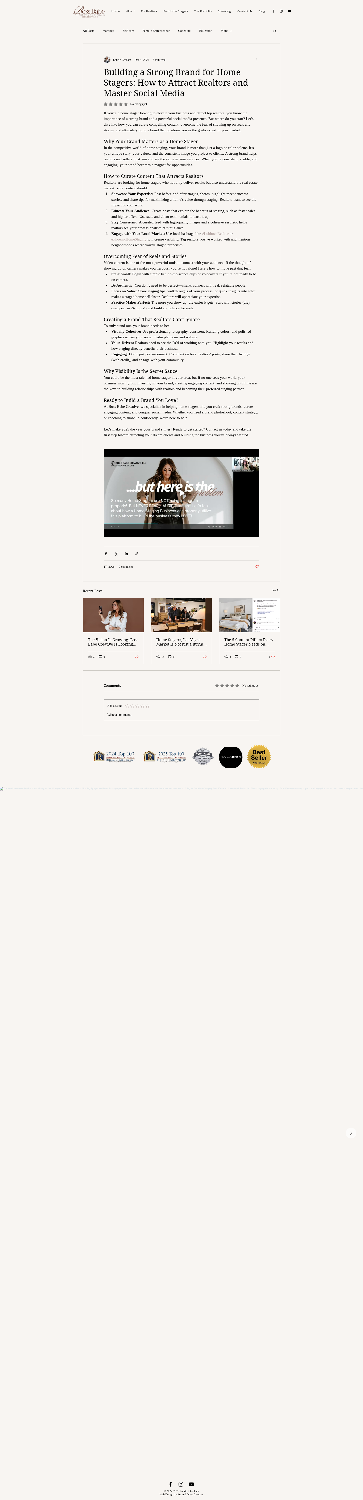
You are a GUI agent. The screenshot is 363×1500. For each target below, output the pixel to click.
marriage (108, 30)
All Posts (88, 30)
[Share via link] (137, 554)
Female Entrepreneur (156, 30)
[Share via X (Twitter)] (116, 554)
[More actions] (256, 59)
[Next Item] (351, 1133)
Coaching (184, 30)
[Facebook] (273, 11)
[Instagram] (281, 11)
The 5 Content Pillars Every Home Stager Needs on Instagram (248, 642)
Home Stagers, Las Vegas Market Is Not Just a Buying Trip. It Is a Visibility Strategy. (180, 642)
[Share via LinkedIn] (126, 554)
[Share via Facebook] (106, 554)
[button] (275, 31)
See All (276, 590)
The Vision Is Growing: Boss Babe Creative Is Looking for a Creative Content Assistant (113, 642)
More (224, 30)
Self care (128, 30)
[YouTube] (289, 11)
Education (205, 30)
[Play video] (181, 493)
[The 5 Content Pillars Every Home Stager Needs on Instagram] (249, 615)
